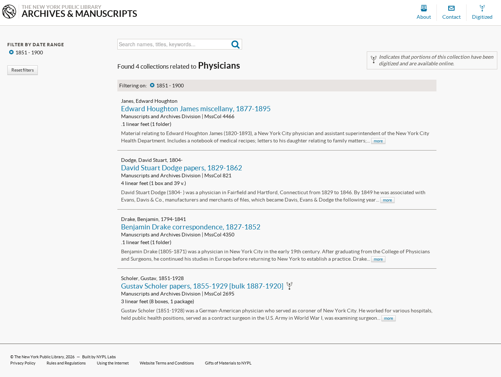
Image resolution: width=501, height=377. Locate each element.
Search (235, 44)
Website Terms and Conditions (167, 363)
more (378, 141)
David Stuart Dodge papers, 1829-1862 (181, 168)
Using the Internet (113, 363)
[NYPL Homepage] (9, 12)
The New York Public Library (39, 357)
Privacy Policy (23, 363)
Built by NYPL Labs (99, 357)
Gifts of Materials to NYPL (228, 363)
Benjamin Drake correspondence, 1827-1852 (190, 227)
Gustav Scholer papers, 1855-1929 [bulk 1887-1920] (202, 286)
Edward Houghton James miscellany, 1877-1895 (196, 109)
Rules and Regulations (66, 363)
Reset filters (22, 70)
